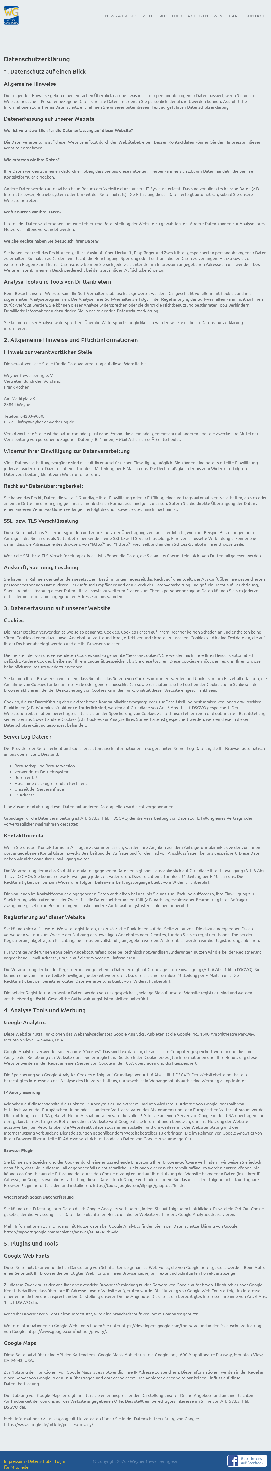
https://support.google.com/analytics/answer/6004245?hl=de (61, 1231)
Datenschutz (40, 1461)
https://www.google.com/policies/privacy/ (67, 1331)
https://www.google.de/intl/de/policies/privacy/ (48, 1424)
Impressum (14, 1461)
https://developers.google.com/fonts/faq (159, 1325)
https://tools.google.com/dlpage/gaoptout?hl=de (138, 1185)
